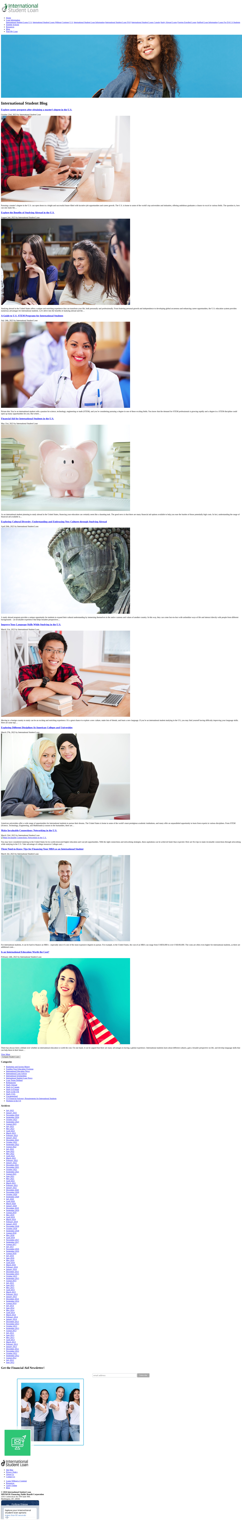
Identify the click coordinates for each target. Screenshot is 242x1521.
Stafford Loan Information (207, 22)
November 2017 (12, 1240)
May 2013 (10, 1337)
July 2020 (10, 1199)
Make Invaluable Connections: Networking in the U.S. (29, 830)
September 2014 (12, 1301)
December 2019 (12, 1208)
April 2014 (10, 1312)
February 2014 (12, 1317)
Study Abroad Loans (168, 22)
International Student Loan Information (89, 22)
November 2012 (12, 1351)
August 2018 (11, 1233)
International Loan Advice (16, 1073)
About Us (10, 1474)
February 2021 (12, 1185)
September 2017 (12, 1242)
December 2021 (12, 1165)
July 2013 (10, 1333)
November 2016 (12, 1249)
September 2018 (12, 1231)
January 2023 (11, 1138)
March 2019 (11, 1219)
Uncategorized (12, 1096)
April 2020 (10, 1201)
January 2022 (11, 1163)
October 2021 (11, 1169)
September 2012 (12, 1356)
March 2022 (11, 1158)
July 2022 (10, 1149)
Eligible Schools (12, 25)
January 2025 (11, 1113)
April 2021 (10, 1181)
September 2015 (12, 1278)
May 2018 (10, 1235)
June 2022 (10, 1151)
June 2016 (10, 1258)
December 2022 (12, 1140)
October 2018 (11, 1228)
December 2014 (12, 1299)
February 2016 (12, 1267)
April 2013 (10, 1340)
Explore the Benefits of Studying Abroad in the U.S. (27, 212)
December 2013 (12, 1322)
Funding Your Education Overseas (19, 1069)
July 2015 (10, 1283)
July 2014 (10, 1306)
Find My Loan (12, 31)
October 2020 (11, 1194)
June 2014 (10, 1308)
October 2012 (11, 1353)
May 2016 (10, 1260)
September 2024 (12, 1117)
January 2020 (11, 1206)
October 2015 (11, 1276)
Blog (8, 29)
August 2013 (11, 1331)
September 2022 (12, 1144)
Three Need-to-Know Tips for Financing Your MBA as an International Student (42, 849)
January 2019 (11, 1224)
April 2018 (10, 1238)
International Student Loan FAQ (118, 22)
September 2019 (12, 1210)
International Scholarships (16, 1076)
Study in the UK (12, 1092)
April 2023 (10, 1131)
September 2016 (12, 1251)
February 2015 (12, 1294)
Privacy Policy (12, 1472)
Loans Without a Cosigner (16, 1481)
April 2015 (10, 1290)
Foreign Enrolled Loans (186, 22)
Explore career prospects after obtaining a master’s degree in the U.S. (36, 109)
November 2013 (12, 1324)
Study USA (10, 1094)
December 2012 (12, 1349)
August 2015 (11, 1281)
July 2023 (10, 1126)
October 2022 (11, 1142)
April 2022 (10, 1156)
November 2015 (12, 1274)
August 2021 (11, 1174)
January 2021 (11, 1188)
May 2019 (10, 1215)
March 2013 (11, 1342)
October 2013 (11, 1326)
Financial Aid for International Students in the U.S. (27, 418)
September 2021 (12, 1172)
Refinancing (11, 1083)
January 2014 (11, 1319)
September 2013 (12, 1328)
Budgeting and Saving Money (18, 1067)
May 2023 (10, 1129)
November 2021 (12, 1167)
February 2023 (12, 1135)
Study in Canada (12, 1087)
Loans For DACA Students (229, 22)
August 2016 (11, 1253)
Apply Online (11, 1485)
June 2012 (10, 1362)
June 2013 (10, 1335)
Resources (10, 27)
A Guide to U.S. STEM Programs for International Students (32, 315)
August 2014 (11, 1303)
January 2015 (11, 1297)
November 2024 (12, 1115)
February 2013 (12, 1344)
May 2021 (10, 1179)
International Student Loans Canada (145, 22)
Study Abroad (11, 1085)
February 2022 (12, 1160)
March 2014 (11, 1315)
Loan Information (13, 20)
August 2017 (11, 1244)
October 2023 (11, 1119)
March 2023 (11, 1133)
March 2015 (11, 1292)
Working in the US (13, 1101)
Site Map (9, 1470)
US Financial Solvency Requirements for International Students (31, 1098)
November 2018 (12, 1226)
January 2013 (11, 1346)
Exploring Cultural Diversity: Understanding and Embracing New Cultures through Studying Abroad (54, 521)
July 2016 (10, 1256)
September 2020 (12, 1197)
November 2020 (12, 1192)
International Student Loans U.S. (19, 22)
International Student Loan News (19, 1078)
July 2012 (10, 1360)
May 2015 (10, 1287)
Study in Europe (12, 1089)
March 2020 (11, 1203)
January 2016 (11, 1269)
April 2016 (10, 1262)
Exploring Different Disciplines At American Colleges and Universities (36, 727)
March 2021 (11, 1183)
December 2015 (12, 1272)
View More (5, 1054)
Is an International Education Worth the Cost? (25, 952)
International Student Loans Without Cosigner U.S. (53, 22)
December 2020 (12, 1190)
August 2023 (11, 1124)
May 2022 (10, 1154)
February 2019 (12, 1222)
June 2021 (10, 1176)
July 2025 (10, 1110)
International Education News (18, 1071)
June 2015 (10, 1285)
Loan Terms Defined (14, 1080)
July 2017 (10, 1247)
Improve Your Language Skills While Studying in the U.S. (31, 624)
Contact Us (10, 1477)
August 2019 (11, 1213)
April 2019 (10, 1217)
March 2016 (11, 1265)
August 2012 (11, 1358)
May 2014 (10, 1310)
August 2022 (11, 1147)
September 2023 (12, 1122)
